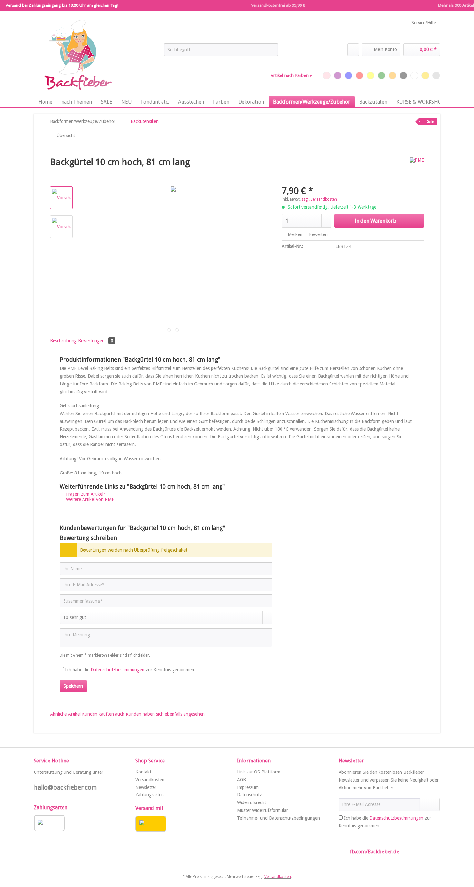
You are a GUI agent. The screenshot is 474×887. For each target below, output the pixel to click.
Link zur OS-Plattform (258, 771)
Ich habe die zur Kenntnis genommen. (130, 669)
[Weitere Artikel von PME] (417, 168)
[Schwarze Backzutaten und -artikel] (403, 75)
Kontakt (143, 771)
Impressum (248, 787)
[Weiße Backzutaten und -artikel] (414, 75)
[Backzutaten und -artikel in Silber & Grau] (436, 75)
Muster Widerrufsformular (262, 810)
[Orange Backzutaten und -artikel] (392, 75)
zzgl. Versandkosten (319, 199)
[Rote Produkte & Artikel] (359, 75)
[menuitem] (221, 52)
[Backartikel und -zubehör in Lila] (337, 75)
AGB (241, 779)
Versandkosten (149, 779)
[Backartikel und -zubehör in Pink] (326, 75)
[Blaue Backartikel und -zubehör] (348, 75)
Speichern (73, 686)
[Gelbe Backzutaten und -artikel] (370, 75)
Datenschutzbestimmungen (117, 669)
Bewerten (318, 234)
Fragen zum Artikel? (85, 494)
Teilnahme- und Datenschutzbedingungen (278, 818)
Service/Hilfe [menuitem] (423, 22)
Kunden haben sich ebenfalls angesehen (165, 714)
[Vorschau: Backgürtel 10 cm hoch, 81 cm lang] (61, 197)
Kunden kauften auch (103, 714)
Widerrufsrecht (251, 802)
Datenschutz (249, 794)
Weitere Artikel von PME (89, 499)
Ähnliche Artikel (65, 714)
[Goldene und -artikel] (425, 75)
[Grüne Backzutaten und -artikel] (381, 75)
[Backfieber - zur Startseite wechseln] (77, 55)
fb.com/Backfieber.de (374, 852)
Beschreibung (63, 340)
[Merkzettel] (353, 49)
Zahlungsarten (149, 794)
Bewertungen (95, 340)
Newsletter (145, 787)
